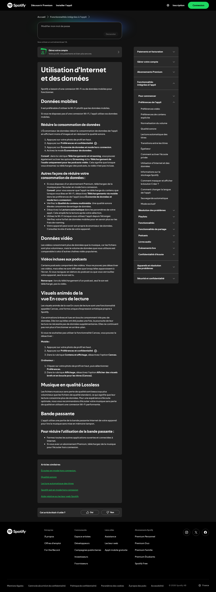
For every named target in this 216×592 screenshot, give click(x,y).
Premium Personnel (145, 536)
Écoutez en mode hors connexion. (58, 470)
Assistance (110, 536)
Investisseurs (81, 556)
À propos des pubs (137, 585)
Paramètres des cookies (112, 585)
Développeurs (81, 543)
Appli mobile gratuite (116, 550)
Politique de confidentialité (83, 585)
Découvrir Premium (41, 5)
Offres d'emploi (52, 543)
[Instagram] (186, 532)
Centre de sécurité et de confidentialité (47, 585)
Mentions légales (15, 585)
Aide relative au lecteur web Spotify (60, 496)
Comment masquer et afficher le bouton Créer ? (157, 182)
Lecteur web (111, 543)
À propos (49, 536)
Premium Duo (142, 543)
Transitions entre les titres (154, 143)
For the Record (52, 550)
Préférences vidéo (150, 108)
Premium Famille (144, 550)
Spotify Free (141, 563)
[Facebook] (205, 532)
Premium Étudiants (145, 556)
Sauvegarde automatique (154, 198)
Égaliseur (146, 148)
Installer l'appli (64, 5)
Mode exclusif (148, 203)
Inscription (178, 5)
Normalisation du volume (154, 123)
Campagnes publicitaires (87, 550)
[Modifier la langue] (168, 5)
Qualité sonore (49, 477)
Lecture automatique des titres (57, 483)
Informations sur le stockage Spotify (150, 173)
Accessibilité (157, 585)
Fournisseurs (81, 563)
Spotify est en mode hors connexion (59, 489)
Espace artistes (82, 536)
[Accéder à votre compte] (117, 52)
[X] (196, 532)
